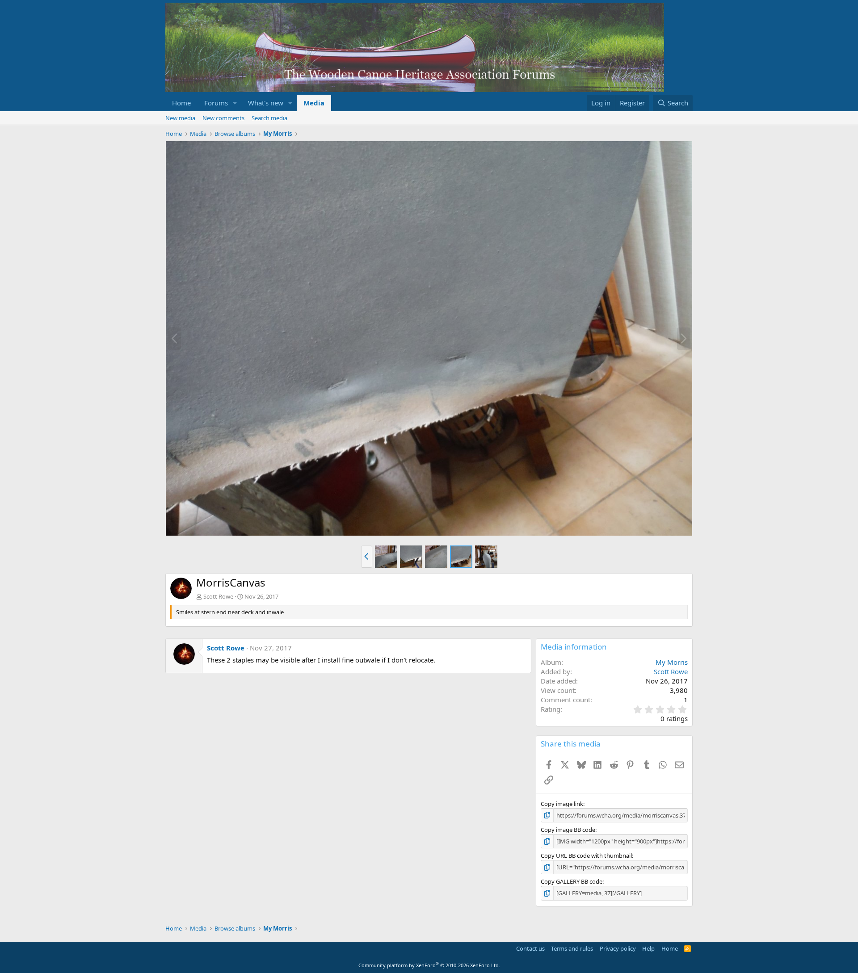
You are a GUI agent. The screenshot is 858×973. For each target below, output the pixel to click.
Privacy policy (618, 948)
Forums (216, 102)
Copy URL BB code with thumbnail (586, 855)
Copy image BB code (568, 830)
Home (181, 102)
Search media (269, 118)
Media (313, 102)
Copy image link (562, 804)
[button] (235, 103)
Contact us (530, 948)
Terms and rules (572, 948)
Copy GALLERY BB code (571, 881)
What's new (265, 102)
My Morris (672, 662)
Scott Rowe (218, 596)
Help (648, 948)
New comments (223, 118)
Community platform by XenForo (429, 965)
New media (180, 118)
